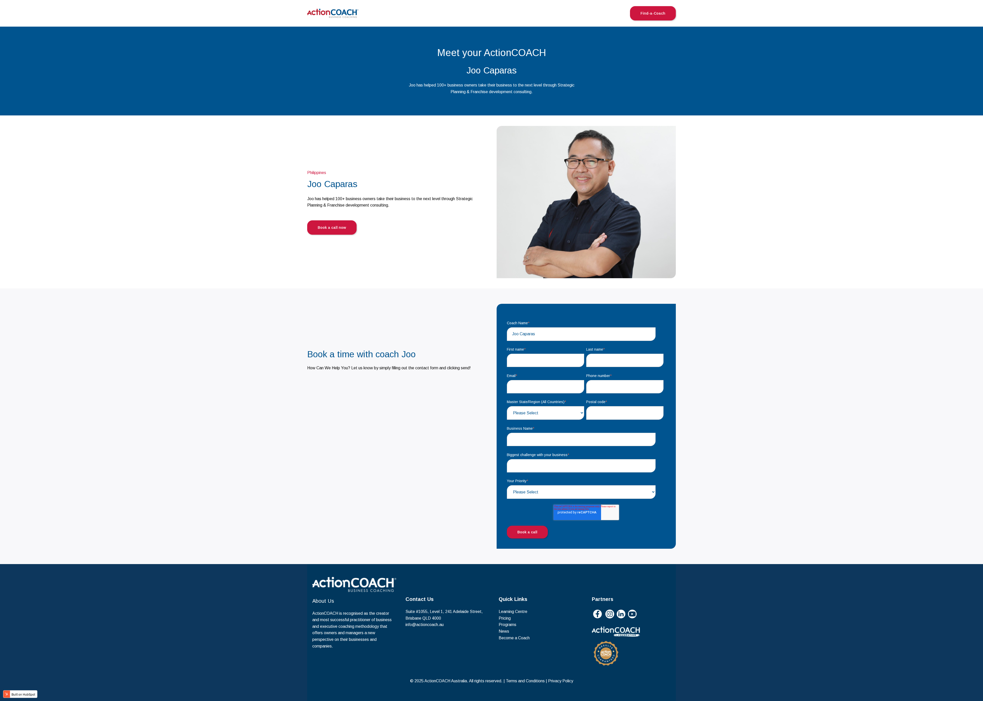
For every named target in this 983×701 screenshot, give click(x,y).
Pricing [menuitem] (505, 618)
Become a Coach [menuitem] (514, 638)
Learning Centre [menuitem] (513, 611)
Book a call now (332, 227)
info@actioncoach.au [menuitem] (424, 624)
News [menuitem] (504, 631)
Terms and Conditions (525, 681)
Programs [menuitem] (507, 624)
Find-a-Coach (652, 13)
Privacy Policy (560, 681)
